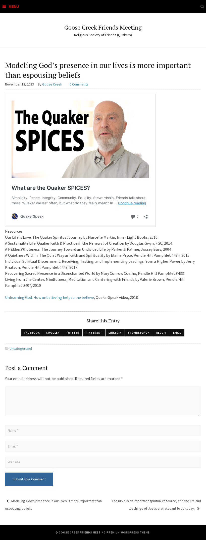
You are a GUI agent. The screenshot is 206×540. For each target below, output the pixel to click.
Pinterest (94, 332)
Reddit (161, 332)
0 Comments (79, 84)
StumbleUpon (139, 332)
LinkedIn (115, 332)
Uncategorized (21, 348)
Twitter (72, 332)
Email (177, 332)
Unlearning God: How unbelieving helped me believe (49, 297)
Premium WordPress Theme (128, 532)
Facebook (32, 332)
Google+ (53, 332)
